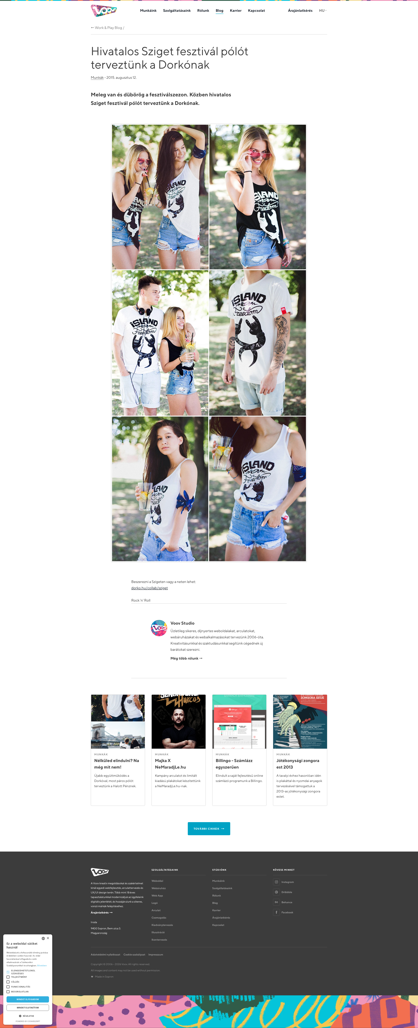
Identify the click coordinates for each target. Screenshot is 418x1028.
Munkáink (148, 10)
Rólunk (203, 10)
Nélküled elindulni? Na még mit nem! (116, 764)
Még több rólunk (184, 658)
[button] (28, 1016)
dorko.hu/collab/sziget (149, 588)
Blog (219, 10)
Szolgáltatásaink (177, 10)
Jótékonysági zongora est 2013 (297, 764)
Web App (157, 895)
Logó (155, 902)
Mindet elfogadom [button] (28, 999)
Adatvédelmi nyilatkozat (105, 954)
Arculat (156, 910)
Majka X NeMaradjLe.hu (170, 764)
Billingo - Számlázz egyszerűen (234, 764)
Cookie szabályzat (134, 954)
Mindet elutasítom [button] (28, 1007)
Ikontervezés (159, 939)
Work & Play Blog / (109, 27)
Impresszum (155, 954)
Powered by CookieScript (28, 1021)
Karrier (235, 10)
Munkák (97, 77)
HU (322, 10)
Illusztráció (158, 932)
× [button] (48, 938)
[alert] (27, 979)
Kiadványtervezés (162, 925)
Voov (104, 11)
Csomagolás (159, 917)
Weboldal (157, 880)
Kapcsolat (256, 10)
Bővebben (42, 965)
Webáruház (159, 888)
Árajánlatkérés (300, 10)
